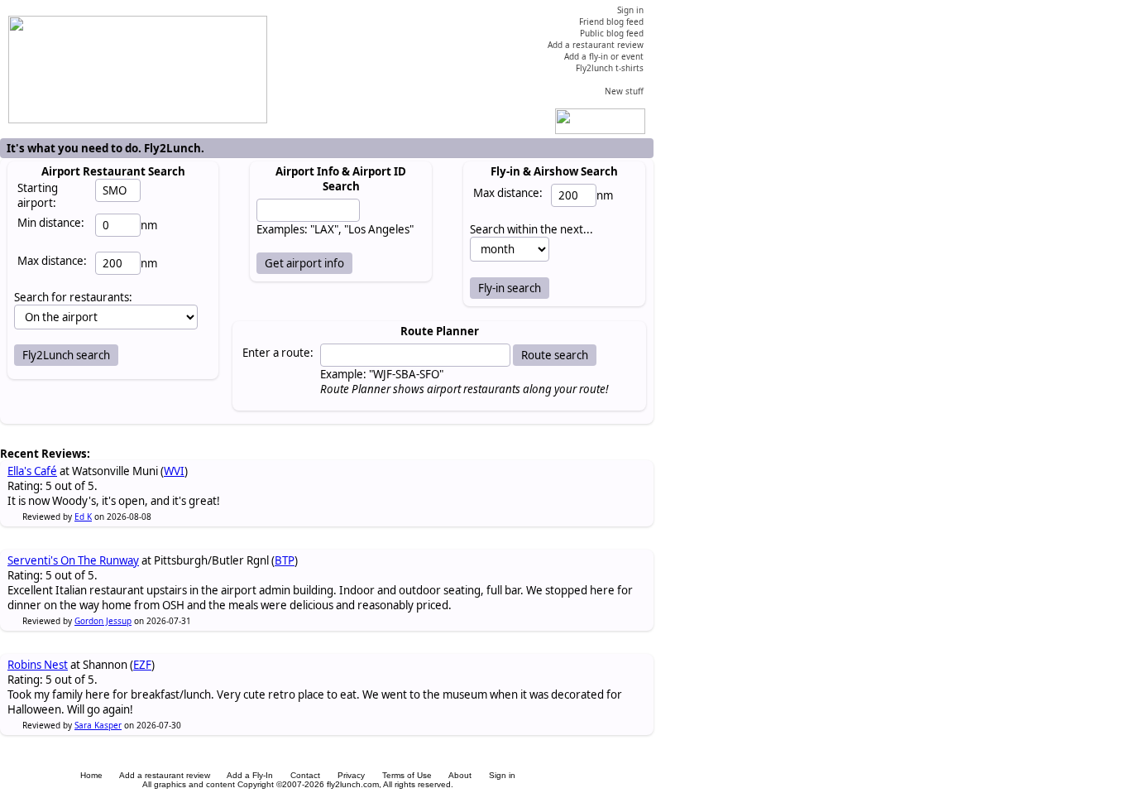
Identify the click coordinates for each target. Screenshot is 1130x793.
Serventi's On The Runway (73, 560)
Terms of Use (407, 775)
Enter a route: (278, 352)
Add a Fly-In (250, 775)
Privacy (351, 775)
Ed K (83, 516)
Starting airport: (37, 195)
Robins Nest (37, 664)
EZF (142, 664)
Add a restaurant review (164, 775)
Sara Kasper (98, 725)
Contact (305, 775)
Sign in (502, 775)
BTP (284, 560)
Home (91, 775)
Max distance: (52, 260)
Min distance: (50, 222)
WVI (174, 471)
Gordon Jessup (103, 621)
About (460, 775)
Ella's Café (32, 471)
